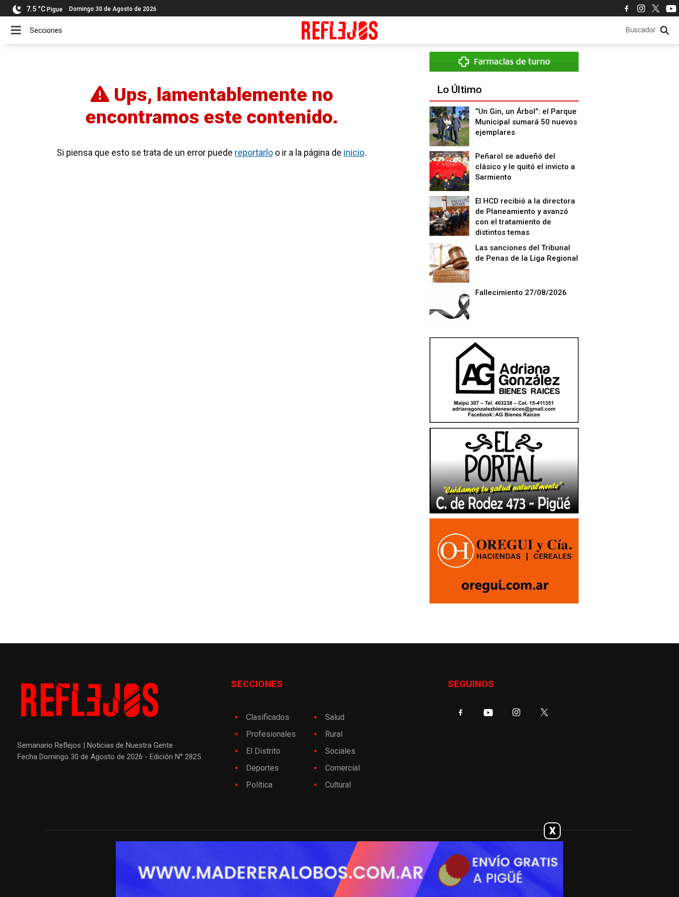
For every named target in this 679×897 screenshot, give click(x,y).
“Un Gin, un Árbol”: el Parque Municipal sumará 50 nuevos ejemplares (526, 122)
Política (259, 785)
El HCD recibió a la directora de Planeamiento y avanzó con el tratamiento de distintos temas (525, 217)
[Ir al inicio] (339, 30)
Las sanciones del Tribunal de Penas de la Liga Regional (526, 253)
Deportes (262, 768)
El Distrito (263, 751)
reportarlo (254, 152)
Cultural (338, 785)
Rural (333, 734)
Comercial (342, 768)
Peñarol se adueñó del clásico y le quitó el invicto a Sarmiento (525, 167)
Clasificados (267, 717)
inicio (353, 152)
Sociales (340, 751)
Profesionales (271, 734)
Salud (334, 717)
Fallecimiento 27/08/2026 (521, 292)
